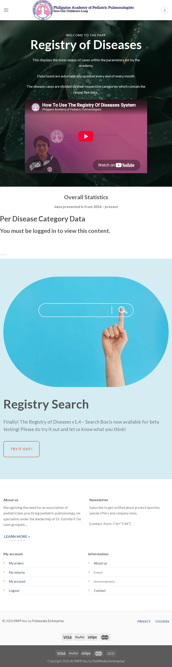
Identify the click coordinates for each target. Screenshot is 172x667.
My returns (17, 572)
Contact (100, 591)
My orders (16, 563)
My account (17, 581)
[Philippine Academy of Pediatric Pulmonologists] (86, 10)
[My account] (164, 10)
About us (100, 563)
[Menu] (6, 9)
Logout (14, 591)
